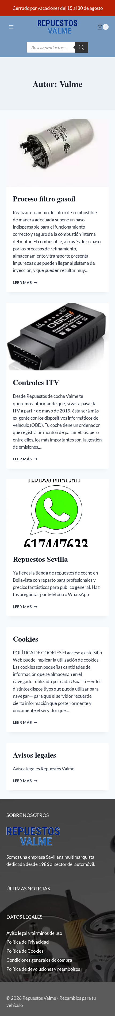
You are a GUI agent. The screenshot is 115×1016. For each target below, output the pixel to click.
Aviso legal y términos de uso (34, 933)
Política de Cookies (24, 951)
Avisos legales (34, 754)
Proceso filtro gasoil (44, 198)
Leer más (25, 282)
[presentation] (57, 153)
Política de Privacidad (27, 942)
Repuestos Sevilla (40, 559)
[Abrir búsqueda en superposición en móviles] (57, 47)
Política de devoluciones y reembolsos (43, 969)
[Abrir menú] (11, 27)
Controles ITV (36, 382)
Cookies (25, 638)
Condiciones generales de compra (39, 960)
